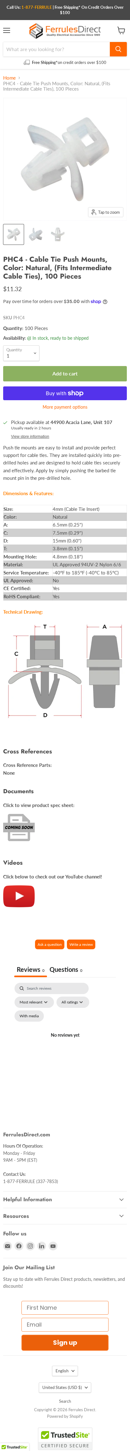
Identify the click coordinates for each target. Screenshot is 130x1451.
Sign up (65, 1342)
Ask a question (50, 944)
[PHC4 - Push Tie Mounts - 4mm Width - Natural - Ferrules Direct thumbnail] (13, 234)
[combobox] (56, 49)
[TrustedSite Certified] (65, 1438)
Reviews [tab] (30, 969)
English (62, 1370)
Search (65, 1401)
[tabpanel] (65, 1042)
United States (62, 1387)
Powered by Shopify (65, 1416)
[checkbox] (29, 1016)
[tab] (66, 970)
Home (9, 78)
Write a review (81, 944)
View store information (30, 436)
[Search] (118, 49)
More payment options (65, 407)
